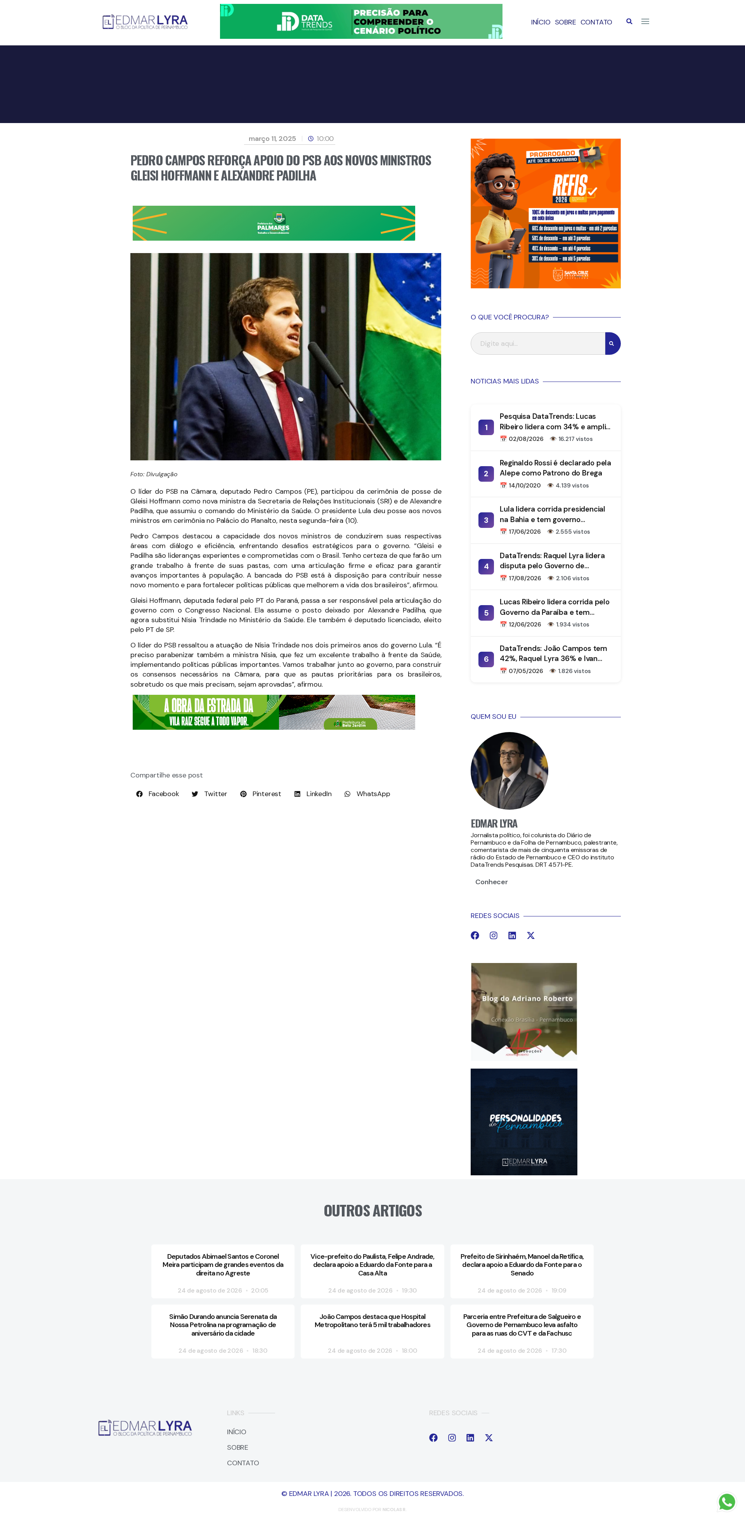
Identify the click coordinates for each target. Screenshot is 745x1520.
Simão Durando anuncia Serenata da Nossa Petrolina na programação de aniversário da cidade (223, 1325)
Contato (596, 22)
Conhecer (491, 882)
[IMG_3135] (274, 238)
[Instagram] (493, 935)
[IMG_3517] (546, 286)
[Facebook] (475, 935)
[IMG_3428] (274, 727)
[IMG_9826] (361, 36)
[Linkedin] (512, 935)
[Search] (613, 343)
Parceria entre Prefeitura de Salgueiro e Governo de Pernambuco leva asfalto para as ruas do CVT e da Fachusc (522, 1325)
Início (541, 22)
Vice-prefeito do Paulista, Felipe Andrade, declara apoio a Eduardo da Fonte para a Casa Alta (372, 1265)
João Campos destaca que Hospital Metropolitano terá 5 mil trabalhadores (372, 1321)
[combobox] (538, 343)
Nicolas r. (395, 1509)
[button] (629, 21)
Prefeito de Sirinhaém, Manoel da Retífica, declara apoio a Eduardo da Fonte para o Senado (522, 1265)
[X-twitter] (531, 935)
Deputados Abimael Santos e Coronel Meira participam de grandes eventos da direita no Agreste (223, 1265)
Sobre (565, 22)
